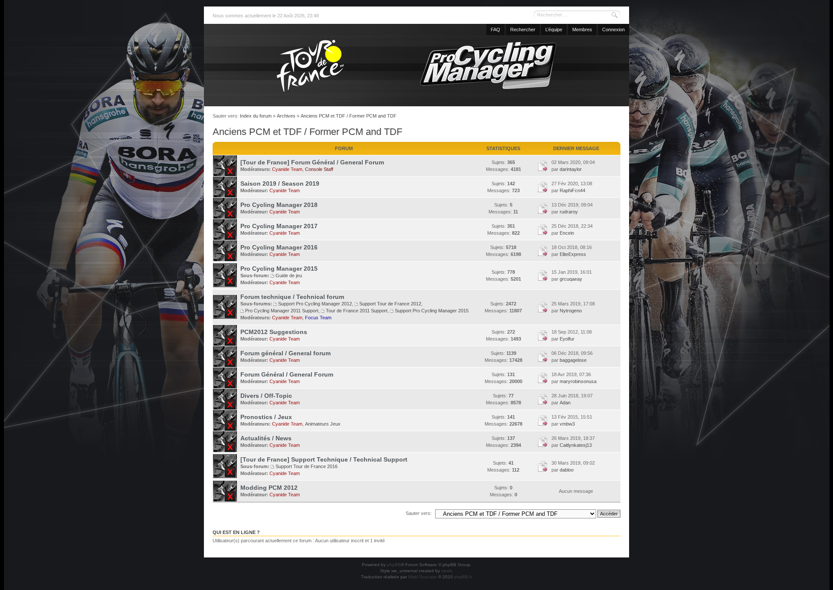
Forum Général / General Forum (286, 374)
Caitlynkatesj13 (576, 445)
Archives (286, 115)
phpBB (394, 564)
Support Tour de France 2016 (306, 466)
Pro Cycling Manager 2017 (279, 226)
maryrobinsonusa (578, 381)
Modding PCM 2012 (269, 487)
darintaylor (571, 169)
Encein (567, 233)
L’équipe (553, 29)
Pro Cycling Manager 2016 (279, 247)
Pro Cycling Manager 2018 (279, 204)
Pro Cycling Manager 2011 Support (281, 310)
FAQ (495, 29)
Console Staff (319, 169)
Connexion (613, 29)
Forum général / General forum (285, 353)
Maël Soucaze (422, 576)
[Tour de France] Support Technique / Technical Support (323, 459)
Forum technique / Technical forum (292, 296)
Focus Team (318, 317)
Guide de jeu (288, 275)
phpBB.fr (463, 576)
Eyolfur (567, 338)
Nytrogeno (571, 310)
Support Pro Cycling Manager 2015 (432, 310)
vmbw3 (567, 423)
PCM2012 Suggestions (273, 331)
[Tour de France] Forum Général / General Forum (312, 162)
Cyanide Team (287, 169)
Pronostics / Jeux (266, 416)
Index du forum (256, 115)
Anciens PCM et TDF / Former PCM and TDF (349, 115)
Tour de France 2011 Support (356, 310)
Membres (582, 29)
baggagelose (573, 360)
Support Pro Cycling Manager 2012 (315, 303)
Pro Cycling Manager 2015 (279, 268)
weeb (446, 570)
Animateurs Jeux (323, 423)
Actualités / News (266, 438)
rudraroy (569, 211)
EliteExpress (573, 254)
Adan (565, 402)
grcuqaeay (571, 279)
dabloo (567, 469)
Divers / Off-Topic (266, 395)
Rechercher (522, 29)
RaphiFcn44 (572, 190)
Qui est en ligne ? (236, 532)
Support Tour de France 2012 (390, 303)
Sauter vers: (419, 513)
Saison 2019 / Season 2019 (279, 183)
